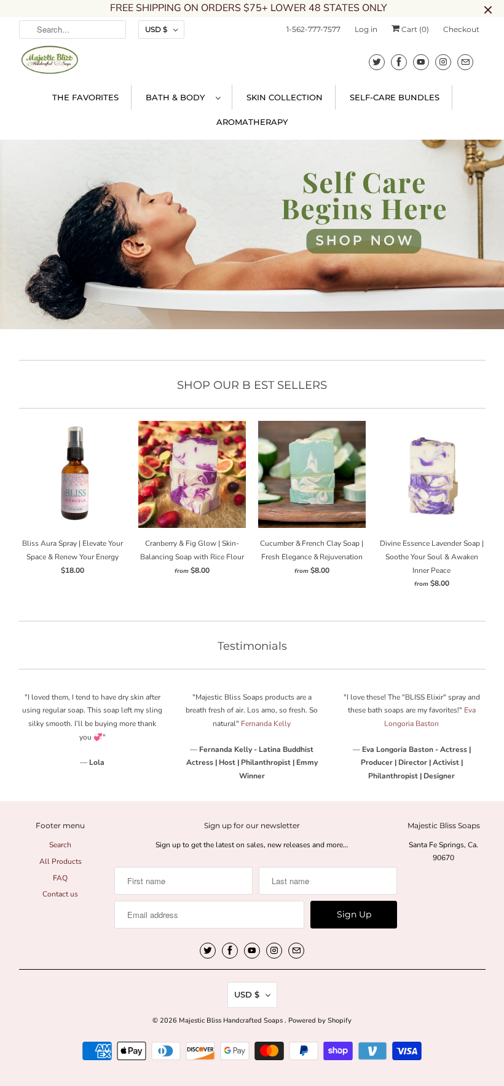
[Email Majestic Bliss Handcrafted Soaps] (465, 62)
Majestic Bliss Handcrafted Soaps (232, 1020)
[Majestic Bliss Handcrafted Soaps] (50, 63)
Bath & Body (178, 97)
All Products (60, 861)
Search (60, 845)
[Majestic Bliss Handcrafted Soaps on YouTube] (421, 62)
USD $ (156, 29)
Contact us (60, 894)
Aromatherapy (252, 122)
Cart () (414, 29)
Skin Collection (284, 97)
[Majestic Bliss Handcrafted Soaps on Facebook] (399, 62)
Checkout (461, 29)
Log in (366, 29)
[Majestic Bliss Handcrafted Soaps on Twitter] (377, 62)
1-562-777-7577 (313, 29)
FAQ (60, 878)
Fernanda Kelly (266, 724)
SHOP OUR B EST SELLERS (252, 385)
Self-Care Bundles (394, 97)
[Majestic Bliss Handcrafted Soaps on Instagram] (443, 62)
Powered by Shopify (320, 1020)
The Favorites (85, 97)
